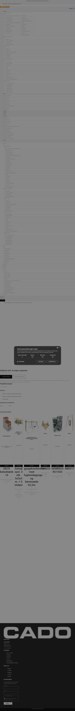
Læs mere (51, 352)
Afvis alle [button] (41, 361)
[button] (20, 361)
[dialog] (37, 355)
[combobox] (57, 347)
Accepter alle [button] (52, 361)
